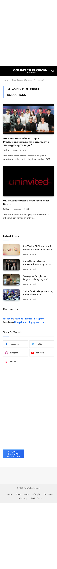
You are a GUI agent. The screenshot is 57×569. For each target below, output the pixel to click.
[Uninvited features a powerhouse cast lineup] (28, 181)
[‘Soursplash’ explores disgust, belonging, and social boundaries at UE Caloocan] (11, 279)
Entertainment (22, 494)
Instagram (39, 318)
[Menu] (5, 71)
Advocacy (23, 498)
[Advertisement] (28, 33)
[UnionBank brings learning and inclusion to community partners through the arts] (11, 295)
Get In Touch (36, 498)
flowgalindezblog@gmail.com (29, 322)
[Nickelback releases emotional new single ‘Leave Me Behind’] (11, 264)
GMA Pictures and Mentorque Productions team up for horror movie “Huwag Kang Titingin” (26, 142)
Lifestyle (36, 494)
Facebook (8, 318)
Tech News (48, 494)
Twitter (28, 318)
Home (9, 494)
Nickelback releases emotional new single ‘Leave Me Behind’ (38, 264)
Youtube (18, 318)
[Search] (52, 71)
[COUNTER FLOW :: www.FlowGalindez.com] (30, 71)
